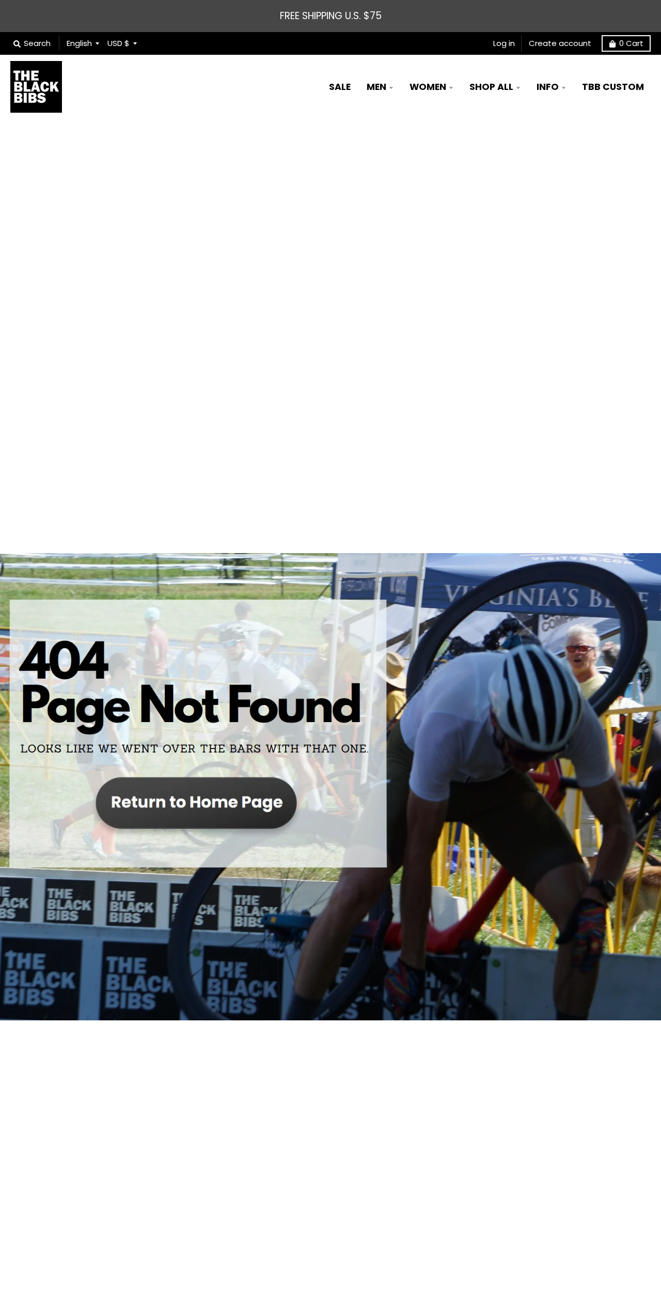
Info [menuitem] (548, 87)
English (79, 43)
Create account (560, 43)
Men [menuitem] (376, 87)
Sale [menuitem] (340, 87)
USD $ (118, 43)
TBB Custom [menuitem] (613, 87)
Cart (631, 43)
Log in (504, 43)
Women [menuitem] (428, 87)
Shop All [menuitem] (491, 87)
